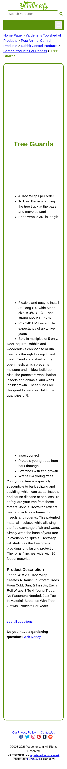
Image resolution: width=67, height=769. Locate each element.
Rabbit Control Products (39, 46)
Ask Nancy (32, 637)
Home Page (12, 35)
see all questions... (21, 621)
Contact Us (48, 732)
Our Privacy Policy (24, 732)
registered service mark (44, 755)
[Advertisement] (33, 100)
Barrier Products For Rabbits (25, 51)
